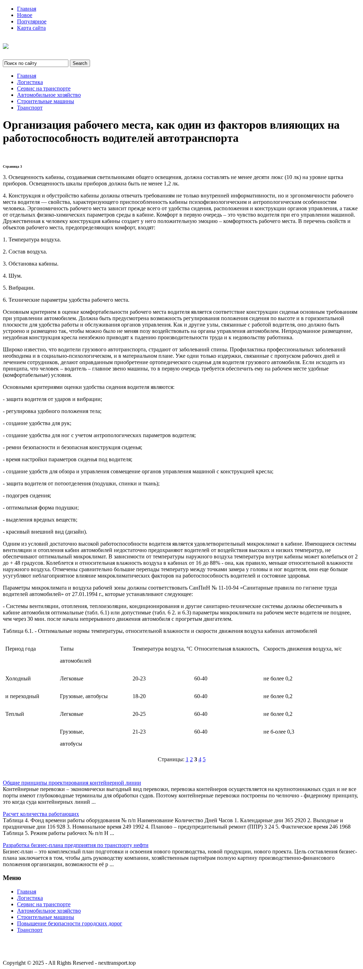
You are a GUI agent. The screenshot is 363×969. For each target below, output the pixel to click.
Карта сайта (31, 28)
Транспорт (30, 108)
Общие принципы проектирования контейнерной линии (72, 783)
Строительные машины (45, 101)
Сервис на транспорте (44, 88)
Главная (26, 9)
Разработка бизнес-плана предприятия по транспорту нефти (76, 845)
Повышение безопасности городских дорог (69, 923)
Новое (24, 15)
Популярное (31, 21)
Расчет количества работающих (41, 814)
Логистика (30, 82)
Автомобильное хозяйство (49, 95)
